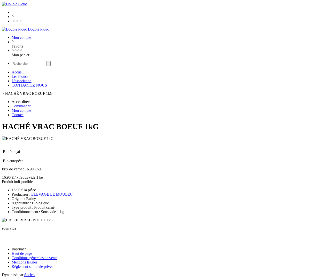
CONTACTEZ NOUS (29, 85)
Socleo (29, 275)
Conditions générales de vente (34, 258)
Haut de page (22, 253)
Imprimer (19, 249)
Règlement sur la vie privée (32, 266)
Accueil (17, 72)
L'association (21, 81)
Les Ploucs (20, 76)
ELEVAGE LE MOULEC (52, 194)
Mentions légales (24, 262)
